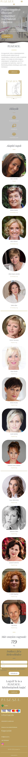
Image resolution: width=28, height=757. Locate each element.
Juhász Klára (14, 305)
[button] (21, 1)
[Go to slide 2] (14, 98)
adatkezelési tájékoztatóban (17, 668)
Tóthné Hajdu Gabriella (14, 274)
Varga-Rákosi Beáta (14, 500)
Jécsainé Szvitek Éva (14, 562)
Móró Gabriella (14, 178)
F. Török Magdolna (14, 594)
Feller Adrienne (14, 241)
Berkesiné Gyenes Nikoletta (14, 465)
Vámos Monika (14, 371)
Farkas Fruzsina (14, 402)
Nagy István (14, 625)
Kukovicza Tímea (14, 531)
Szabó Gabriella (14, 434)
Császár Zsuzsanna (14, 340)
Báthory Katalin (14, 210)
